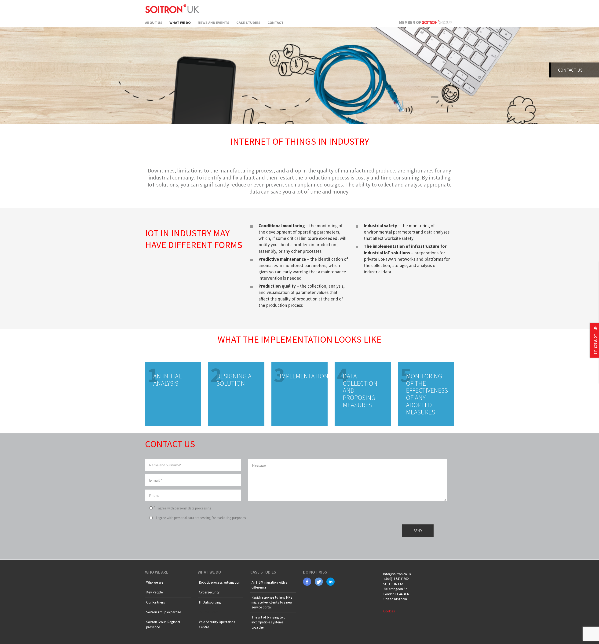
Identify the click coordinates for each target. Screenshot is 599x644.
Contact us (570, 70)
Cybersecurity (209, 592)
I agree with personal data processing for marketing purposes (201, 518)
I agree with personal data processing (184, 508)
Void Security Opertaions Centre (217, 624)
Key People (154, 592)
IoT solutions (208, 612)
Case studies (248, 22)
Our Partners (155, 602)
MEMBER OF (410, 22)
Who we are (154, 582)
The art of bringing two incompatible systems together (268, 622)
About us (153, 22)
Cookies (389, 611)
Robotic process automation (219, 582)
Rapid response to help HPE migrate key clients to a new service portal (272, 602)
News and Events (213, 22)
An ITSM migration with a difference (269, 584)
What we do (180, 22)
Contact (275, 22)
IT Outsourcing (210, 602)
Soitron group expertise (163, 612)
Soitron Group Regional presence (163, 624)
